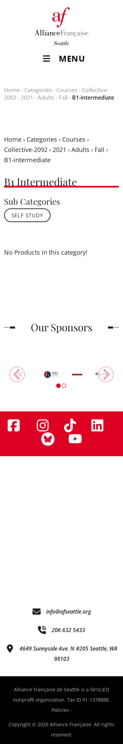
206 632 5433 (68, 630)
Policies (60, 710)
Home (12, 90)
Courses (67, 90)
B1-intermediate (93, 97)
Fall (63, 97)
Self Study (27, 215)
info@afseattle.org (68, 611)
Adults (46, 97)
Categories (38, 90)
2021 (27, 97)
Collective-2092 (25, 149)
